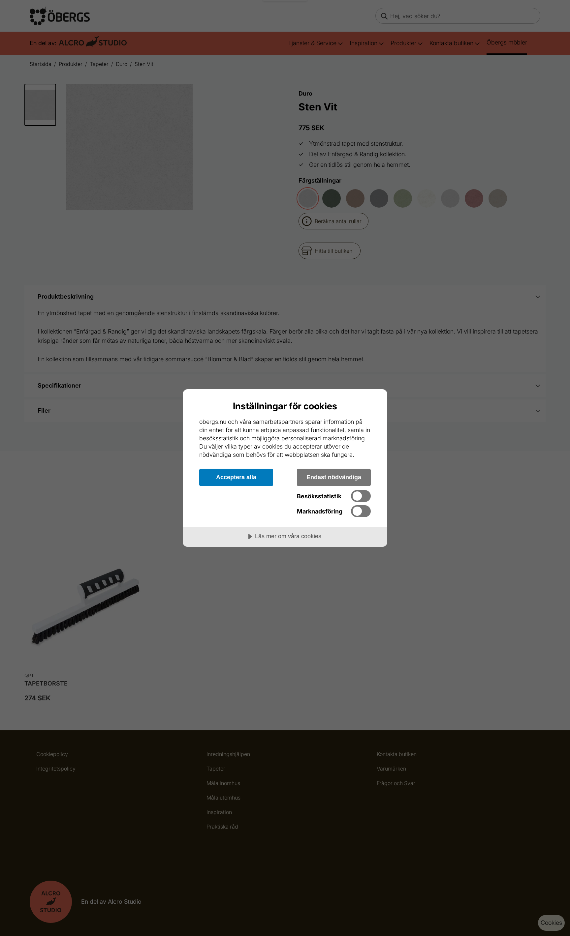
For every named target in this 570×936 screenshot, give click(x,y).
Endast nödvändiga (333, 477)
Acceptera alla (236, 477)
